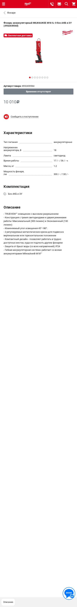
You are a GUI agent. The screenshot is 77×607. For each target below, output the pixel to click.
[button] (30, 77)
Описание (8, 602)
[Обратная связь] (69, 593)
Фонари (11, 12)
